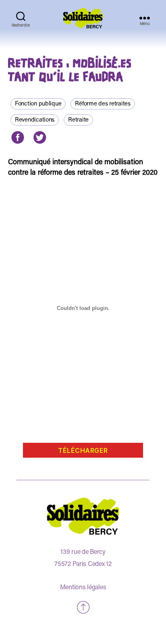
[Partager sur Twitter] (39, 137)
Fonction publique (38, 104)
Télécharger (83, 450)
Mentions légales (83, 587)
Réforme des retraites (102, 104)
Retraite (78, 120)
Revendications (34, 120)
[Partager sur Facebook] (17, 137)
